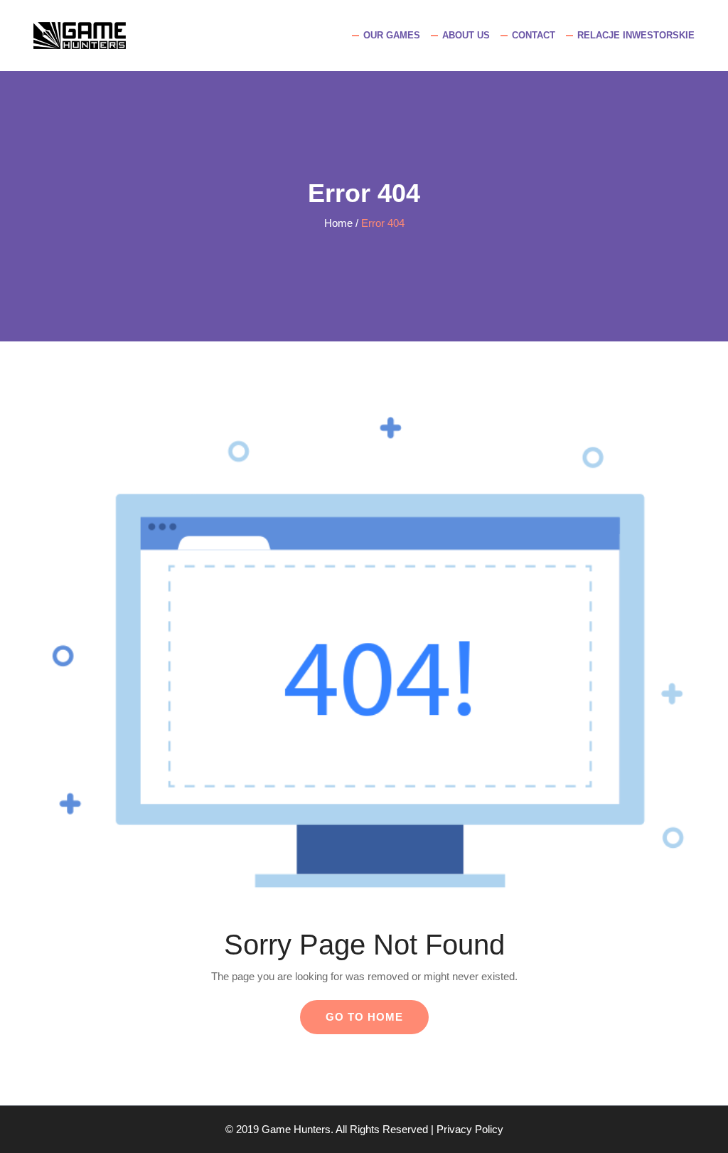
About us (466, 35)
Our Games (391, 35)
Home (338, 223)
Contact (533, 35)
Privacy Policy (470, 1129)
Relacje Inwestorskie (636, 35)
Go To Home (364, 1017)
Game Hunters (296, 1129)
